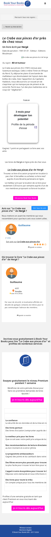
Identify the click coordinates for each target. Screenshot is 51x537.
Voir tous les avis (39, 208)
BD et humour (18, 63)
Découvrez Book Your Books (25, 198)
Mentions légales (25, 530)
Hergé (25, 46)
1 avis (8, 238)
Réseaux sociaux (25, 528)
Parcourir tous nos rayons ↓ (25, 17)
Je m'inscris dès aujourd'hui (27, 399)
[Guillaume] (17, 230)
